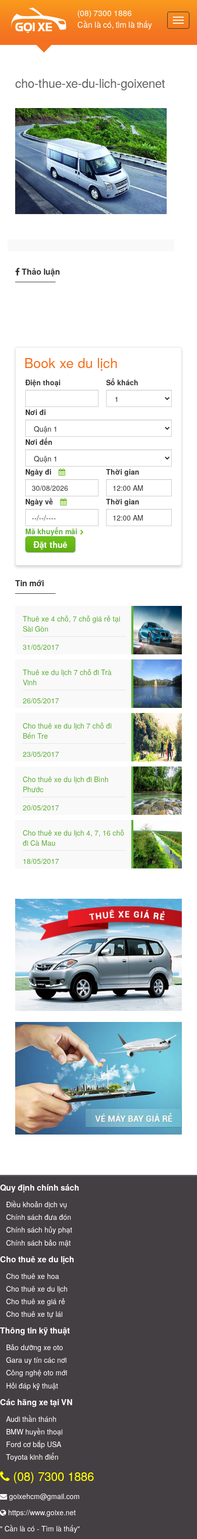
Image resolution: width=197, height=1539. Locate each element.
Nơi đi (35, 412)
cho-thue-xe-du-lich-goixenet (90, 82)
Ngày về (39, 501)
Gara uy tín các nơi (36, 1360)
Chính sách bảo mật (38, 1243)
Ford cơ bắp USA (33, 1444)
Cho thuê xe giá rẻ (35, 1301)
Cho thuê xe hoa (32, 1276)
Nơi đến (39, 442)
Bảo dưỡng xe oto (34, 1347)
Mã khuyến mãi (51, 531)
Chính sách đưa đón (38, 1217)
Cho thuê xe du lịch (37, 1289)
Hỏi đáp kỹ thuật (32, 1385)
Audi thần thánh (31, 1419)
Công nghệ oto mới (36, 1372)
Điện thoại (43, 382)
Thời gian (122, 472)
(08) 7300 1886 (104, 13)
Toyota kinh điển (32, 1457)
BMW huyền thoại (34, 1431)
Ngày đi (38, 472)
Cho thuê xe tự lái (34, 1314)
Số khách (122, 382)
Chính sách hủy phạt (39, 1229)
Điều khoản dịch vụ (36, 1204)
